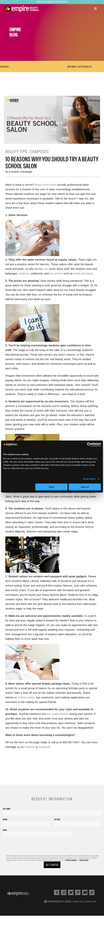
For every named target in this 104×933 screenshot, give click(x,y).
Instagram (44, 747)
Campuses (39, 151)
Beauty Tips (16, 151)
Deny (51, 487)
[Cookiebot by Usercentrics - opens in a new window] (89, 444)
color (45, 268)
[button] (95, 8)
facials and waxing (83, 273)
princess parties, (26, 697)
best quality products (58, 714)
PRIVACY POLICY (78, 901)
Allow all (85, 487)
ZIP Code (57, 819)
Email (5, 830)
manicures (24, 273)
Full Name (6, 808)
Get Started (52, 865)
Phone (5, 819)
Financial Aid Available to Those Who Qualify (52, 1)
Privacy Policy (84, 860)
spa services (56, 273)
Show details (89, 479)
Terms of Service (71, 860)
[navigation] (31, 8)
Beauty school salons (46, 184)
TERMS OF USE (91, 901)
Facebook (30, 747)
